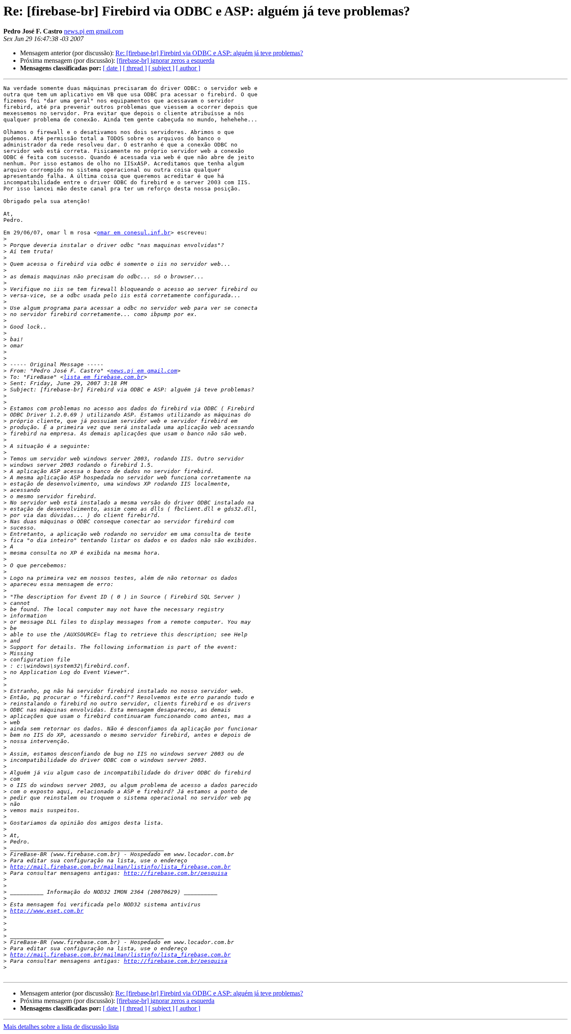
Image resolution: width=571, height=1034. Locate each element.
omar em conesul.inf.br (134, 232)
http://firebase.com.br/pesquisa (175, 873)
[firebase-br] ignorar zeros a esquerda (165, 60)
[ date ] (112, 68)
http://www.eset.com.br (47, 911)
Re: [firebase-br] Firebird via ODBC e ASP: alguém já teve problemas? (209, 53)
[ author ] (188, 68)
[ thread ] (135, 68)
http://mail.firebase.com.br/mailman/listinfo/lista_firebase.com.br (120, 867)
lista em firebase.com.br (104, 377)
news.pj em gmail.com (93, 31)
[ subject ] (161, 68)
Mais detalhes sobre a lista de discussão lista (61, 1026)
